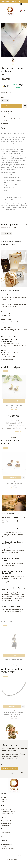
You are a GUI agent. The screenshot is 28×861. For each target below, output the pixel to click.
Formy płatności (5, 832)
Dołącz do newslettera (9, 768)
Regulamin (4, 851)
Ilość (2, 97)
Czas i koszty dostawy (7, 837)
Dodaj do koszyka (13, 106)
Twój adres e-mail (5, 764)
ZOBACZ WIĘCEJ (13, 438)
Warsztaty (4, 799)
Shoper (18, 855)
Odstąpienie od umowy (7, 848)
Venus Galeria (4, 74)
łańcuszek (13, 207)
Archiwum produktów (7, 813)
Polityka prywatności (7, 844)
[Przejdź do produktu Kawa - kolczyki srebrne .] (14, 463)
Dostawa (3, 835)
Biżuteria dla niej (13, 18)
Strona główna (4, 18)
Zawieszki (21, 18)
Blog (2, 801)
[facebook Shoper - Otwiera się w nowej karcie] (19, 1)
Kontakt (3, 797)
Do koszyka (13, 401)
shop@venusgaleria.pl (7, 359)
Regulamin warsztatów (7, 846)
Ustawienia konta (6, 823)
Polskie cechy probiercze (8, 811)
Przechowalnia (5, 825)
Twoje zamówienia (6, 821)
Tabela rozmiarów (6, 809)
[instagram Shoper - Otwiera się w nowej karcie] (23, 1)
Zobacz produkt (12, 706)
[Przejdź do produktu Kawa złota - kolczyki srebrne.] (14, 387)
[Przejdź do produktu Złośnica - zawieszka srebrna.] (14, 641)
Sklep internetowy (12, 859)
